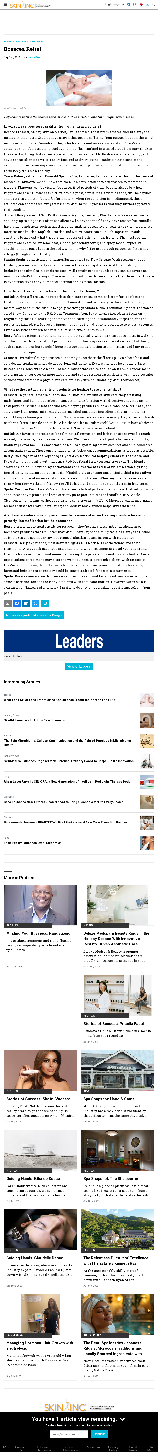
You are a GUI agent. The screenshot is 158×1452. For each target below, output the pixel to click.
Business (22, 41)
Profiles (38, 41)
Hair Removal (15, 1335)
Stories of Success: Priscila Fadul (113, 1023)
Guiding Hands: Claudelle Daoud (34, 1258)
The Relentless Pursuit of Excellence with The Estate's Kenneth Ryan (116, 1261)
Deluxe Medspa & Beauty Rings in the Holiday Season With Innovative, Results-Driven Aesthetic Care (116, 938)
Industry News (11, 715)
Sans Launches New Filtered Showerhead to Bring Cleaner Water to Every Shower (64, 802)
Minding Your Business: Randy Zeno (38, 933)
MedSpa (88, 925)
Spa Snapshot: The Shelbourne (110, 1178)
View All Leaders (79, 666)
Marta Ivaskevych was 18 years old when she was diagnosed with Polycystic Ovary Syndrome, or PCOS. (39, 1360)
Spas (86, 1091)
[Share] (17, 603)
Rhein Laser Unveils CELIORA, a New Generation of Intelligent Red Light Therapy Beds (67, 781)
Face (6, 837)
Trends (7, 694)
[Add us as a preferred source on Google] (45, 603)
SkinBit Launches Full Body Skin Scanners (34, 720)
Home (7, 41)
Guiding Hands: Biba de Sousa (33, 1178)
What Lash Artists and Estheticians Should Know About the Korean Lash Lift (59, 700)
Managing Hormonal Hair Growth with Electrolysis (39, 1346)
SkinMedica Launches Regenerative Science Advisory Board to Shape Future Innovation (69, 761)
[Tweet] (35, 603)
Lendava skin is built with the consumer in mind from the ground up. (117, 1033)
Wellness (9, 797)
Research (9, 735)
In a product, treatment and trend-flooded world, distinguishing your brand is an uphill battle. (38, 945)
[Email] (8, 603)
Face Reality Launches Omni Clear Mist (32, 843)
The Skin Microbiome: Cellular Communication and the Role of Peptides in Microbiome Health (67, 743)
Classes (8, 817)
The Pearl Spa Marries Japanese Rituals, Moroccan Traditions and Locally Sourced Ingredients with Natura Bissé (112, 1348)
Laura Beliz (35, 57)
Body (6, 776)
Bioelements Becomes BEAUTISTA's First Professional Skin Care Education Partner (66, 822)
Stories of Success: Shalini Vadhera (38, 1099)
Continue (100, 1434)
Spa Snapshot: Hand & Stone (109, 1099)
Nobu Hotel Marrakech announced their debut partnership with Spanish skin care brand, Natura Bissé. (116, 1365)
